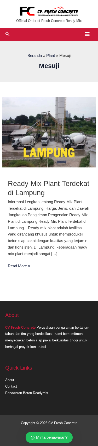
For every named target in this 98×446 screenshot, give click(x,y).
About (9, 380)
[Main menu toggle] (87, 34)
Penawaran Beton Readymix (26, 393)
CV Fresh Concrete (20, 327)
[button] (7, 34)
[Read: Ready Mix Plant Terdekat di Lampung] (49, 132)
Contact (11, 386)
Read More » (19, 266)
